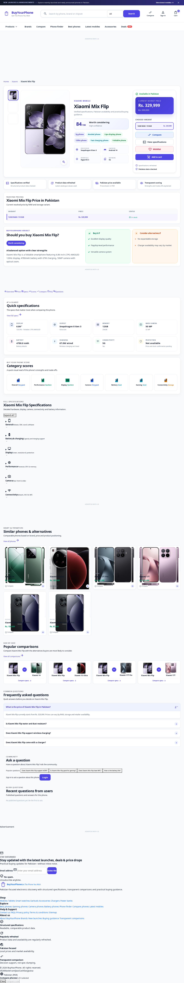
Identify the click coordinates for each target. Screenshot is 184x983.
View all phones (11, 541)
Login (45, 777)
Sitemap (53, 912)
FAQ (50, 291)
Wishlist (154, 149)
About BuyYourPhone (10, 918)
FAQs (13, 912)
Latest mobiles (92, 26)
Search (131, 13)
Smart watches (23, 900)
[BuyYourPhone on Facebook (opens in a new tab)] (2, 894)
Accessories (110, 26)
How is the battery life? (112, 771)
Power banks (66, 900)
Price (18, 291)
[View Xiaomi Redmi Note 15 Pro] (69, 604)
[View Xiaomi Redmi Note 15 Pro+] (25, 604)
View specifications (154, 142)
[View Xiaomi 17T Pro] (114, 558)
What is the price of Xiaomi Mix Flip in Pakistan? (28, 707)
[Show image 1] (13, 95)
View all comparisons (13, 656)
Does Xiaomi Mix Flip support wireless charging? (28, 733)
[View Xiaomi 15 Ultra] (69, 558)
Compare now (12, 981)
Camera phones (36, 906)
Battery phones (51, 906)
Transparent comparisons (72, 918)
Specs (24, 291)
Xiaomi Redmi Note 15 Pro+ (17, 622)
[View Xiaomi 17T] (159, 558)
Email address (6, 870)
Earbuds (34, 900)
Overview (9, 291)
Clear (2, 981)
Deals (126, 26)
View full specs (14, 315)
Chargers (55, 900)
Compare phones (80, 906)
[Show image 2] (13, 107)
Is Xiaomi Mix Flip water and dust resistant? (26, 723)
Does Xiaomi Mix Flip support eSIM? (34, 771)
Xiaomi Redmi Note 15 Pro (62, 622)
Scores (32, 291)
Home (6, 81)
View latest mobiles (165, 2)
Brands (28, 26)
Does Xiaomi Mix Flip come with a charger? (26, 742)
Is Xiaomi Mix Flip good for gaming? (63, 771)
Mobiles (4, 900)
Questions (58, 291)
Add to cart (154, 157)
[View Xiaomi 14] (25, 558)
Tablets (11, 900)
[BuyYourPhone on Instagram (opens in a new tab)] (6, 894)
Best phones (74, 26)
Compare (40, 26)
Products (11, 26)
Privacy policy (22, 912)
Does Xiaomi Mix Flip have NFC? (90, 771)
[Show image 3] (13, 119)
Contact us (5, 912)
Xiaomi (15, 81)
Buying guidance (51, 918)
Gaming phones (20, 906)
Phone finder (56, 26)
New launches (35, 918)
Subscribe (51, 870)
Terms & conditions (39, 912)
